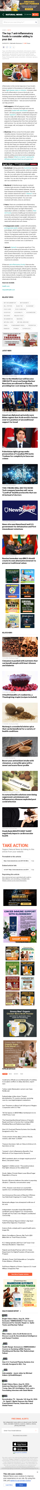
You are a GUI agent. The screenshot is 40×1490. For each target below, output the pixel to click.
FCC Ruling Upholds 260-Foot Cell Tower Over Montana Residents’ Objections (18, 1244)
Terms (16, 1459)
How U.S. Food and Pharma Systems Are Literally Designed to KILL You (18, 1363)
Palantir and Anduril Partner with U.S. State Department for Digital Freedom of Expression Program (18, 1252)
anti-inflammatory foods (17, 264)
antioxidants (19, 51)
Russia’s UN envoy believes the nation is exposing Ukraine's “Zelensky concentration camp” (19, 1181)
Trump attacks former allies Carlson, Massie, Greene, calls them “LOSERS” (17, 1137)
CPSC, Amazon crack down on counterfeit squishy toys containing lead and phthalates (17, 1189)
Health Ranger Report (10, 1311)
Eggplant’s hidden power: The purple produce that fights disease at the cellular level (18, 1167)
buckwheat (27, 168)
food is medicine (24, 52)
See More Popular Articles (20, 1274)
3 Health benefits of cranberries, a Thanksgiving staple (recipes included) (19, 696)
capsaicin (13, 115)
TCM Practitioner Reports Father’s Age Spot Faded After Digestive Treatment (17, 1222)
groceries (22, 54)
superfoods (5, 58)
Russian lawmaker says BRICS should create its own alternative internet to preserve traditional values (19, 560)
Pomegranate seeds (12, 57)
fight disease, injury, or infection (16, 90)
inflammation (6, 55)
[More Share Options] (14, 47)
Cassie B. (13, 449)
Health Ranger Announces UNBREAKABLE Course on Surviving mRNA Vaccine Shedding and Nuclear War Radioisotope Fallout (19, 1350)
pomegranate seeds (10, 228)
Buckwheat (8, 52)
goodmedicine (14, 54)
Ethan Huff (13, 412)
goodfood (33, 52)
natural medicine (30, 55)
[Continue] (35, 1430)
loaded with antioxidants (20, 110)
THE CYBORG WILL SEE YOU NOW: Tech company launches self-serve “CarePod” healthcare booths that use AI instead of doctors (19, 491)
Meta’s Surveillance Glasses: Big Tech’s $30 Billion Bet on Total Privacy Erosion (17, 1236)
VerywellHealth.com (8, 290)
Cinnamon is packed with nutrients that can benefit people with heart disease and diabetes (20, 663)
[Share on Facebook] (7, 47)
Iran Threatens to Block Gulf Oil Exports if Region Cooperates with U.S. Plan (19, 1106)
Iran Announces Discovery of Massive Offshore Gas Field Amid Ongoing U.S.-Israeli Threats (18, 1196)
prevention (22, 57)
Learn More (9, 1485)
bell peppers (28, 51)
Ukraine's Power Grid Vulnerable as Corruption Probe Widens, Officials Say (18, 1260)
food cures (15, 52)
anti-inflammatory (11, 51)
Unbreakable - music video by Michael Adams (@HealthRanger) (17, 1374)
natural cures (21, 55)
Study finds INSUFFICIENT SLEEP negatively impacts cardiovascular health (17, 833)
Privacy (11, 1459)
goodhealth (5, 54)
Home (4, 30)
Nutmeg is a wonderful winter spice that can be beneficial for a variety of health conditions (18, 728)
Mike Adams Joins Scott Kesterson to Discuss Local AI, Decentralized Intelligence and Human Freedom (19, 1336)
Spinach (13, 247)
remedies (29, 57)
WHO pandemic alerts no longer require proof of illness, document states (19, 1159)
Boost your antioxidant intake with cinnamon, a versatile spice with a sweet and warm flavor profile (18, 762)
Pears (4, 57)
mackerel (13, 55)
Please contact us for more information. (14, 880)
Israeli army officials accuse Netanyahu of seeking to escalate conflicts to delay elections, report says (19, 1082)
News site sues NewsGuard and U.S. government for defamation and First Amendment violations (19, 526)
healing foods (30, 54)
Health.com (6, 286)
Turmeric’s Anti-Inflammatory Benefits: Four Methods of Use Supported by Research (17, 1152)
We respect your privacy (20, 1435)
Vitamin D (29, 193)
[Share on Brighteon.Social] (4, 47)
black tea (19, 306)
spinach (35, 57)
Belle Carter (14, 376)
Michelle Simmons (16, 43)
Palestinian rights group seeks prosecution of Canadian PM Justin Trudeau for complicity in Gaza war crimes (18, 455)
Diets (9, 30)
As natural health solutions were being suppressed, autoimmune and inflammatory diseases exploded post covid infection (19, 798)
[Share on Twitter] (10, 47)
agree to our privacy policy (20, 1480)
